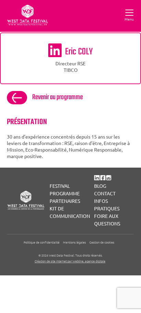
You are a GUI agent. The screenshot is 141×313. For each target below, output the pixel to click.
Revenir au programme (57, 97)
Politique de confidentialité (42, 242)
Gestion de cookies (101, 242)
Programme (65, 193)
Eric (79, 51)
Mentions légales (74, 242)
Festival (60, 186)
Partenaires (65, 201)
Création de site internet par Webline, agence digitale (70, 260)
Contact (105, 193)
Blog (100, 186)
